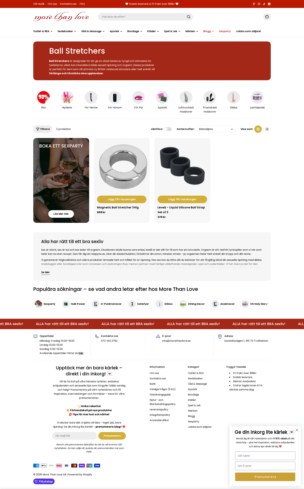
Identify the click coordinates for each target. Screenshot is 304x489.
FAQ (82, 4)
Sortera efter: (185, 129)
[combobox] (145, 17)
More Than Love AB (54, 474)
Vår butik (38, 4)
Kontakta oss (68, 4)
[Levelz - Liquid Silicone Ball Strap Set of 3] (182, 166)
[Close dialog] (297, 430)
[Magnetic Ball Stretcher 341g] (122, 166)
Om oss (52, 4)
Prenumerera (265, 477)
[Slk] (188, 17)
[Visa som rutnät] (258, 129)
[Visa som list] (267, 129)
